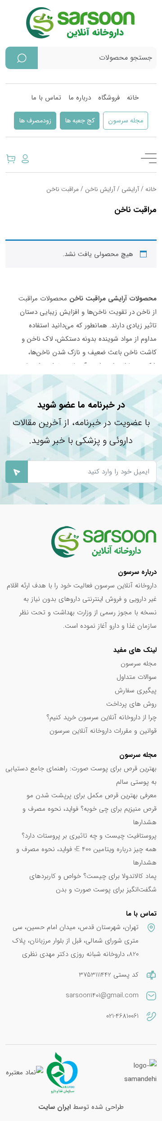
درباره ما (79, 97)
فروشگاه (109, 97)
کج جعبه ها (79, 121)
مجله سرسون (125, 121)
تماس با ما (46, 97)
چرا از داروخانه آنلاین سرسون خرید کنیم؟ (101, 717)
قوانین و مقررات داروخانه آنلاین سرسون (103, 731)
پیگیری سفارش (136, 690)
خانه (133, 97)
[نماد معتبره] (24, 1072)
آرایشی (130, 189)
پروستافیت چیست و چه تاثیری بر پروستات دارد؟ (89, 835)
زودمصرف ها (35, 121)
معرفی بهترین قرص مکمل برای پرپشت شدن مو (92, 795)
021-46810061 (122, 1016)
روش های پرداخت (131, 704)
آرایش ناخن (100, 189)
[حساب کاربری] (25, 158)
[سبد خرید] (10, 158)
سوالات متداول (137, 677)
